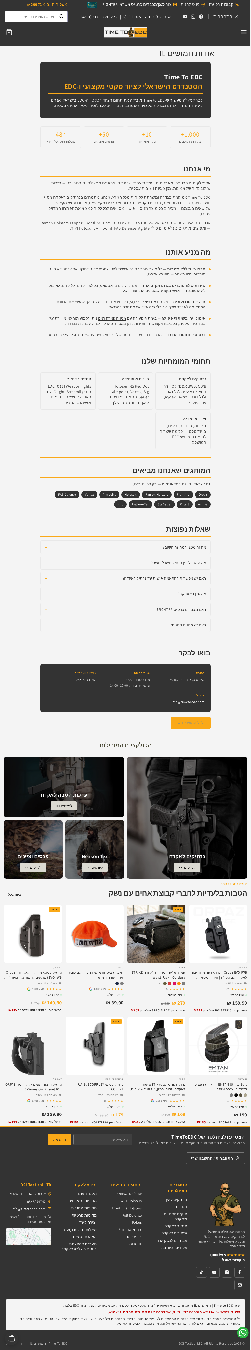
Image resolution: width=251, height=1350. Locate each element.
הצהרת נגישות (85, 1236)
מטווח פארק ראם (112, 318)
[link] (95, 989)
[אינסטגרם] (227, 1272)
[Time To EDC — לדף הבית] (220, 1204)
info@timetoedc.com (188, 702)
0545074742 (36, 1201)
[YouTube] (185, 16)
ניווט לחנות (190, 4)
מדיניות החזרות (84, 1208)
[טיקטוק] (201, 1272)
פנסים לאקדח (175, 1226)
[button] (9, 32)
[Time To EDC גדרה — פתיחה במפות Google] (28, 1236)
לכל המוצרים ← (190, 723)
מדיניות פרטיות (84, 1215)
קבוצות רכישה (221, 4)
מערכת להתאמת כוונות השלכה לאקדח (79, 1246)
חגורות (181, 1206)
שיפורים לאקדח (174, 1233)
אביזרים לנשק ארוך (171, 1240)
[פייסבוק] (239, 1272)
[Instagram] (193, 16)
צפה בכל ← (12, 894)
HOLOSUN (134, 1236)
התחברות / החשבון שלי (212, 1158)
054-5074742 (86, 679)
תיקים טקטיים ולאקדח (175, 1216)
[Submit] (61, 16)
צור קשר (164, 4)
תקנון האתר (87, 1193)
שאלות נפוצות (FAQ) (80, 1229)
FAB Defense (132, 1215)
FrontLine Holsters (127, 1208)
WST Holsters (131, 1200)
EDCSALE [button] (225, 1122)
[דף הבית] (125, 32)
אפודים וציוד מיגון (173, 1247)
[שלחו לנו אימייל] (239, 1285)
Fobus (137, 1222)
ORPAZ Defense (129, 1193)
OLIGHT (135, 1244)
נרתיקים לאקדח (174, 1199)
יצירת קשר (88, 1222)
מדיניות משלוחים (82, 1200)
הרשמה (59, 1139)
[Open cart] (11, 1338)
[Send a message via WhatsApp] (243, 1332)
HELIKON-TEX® (130, 1229)
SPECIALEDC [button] (161, 1010)
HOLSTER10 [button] (223, 1010)
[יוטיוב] (214, 1272)
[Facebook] (201, 16)
